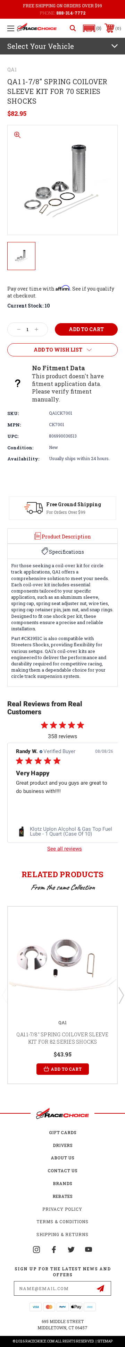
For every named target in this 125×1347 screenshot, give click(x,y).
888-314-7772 (70, 13)
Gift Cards (62, 1132)
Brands (62, 1183)
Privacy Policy (62, 1209)
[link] (74, 831)
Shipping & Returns (62, 1234)
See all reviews (64, 849)
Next (120, 995)
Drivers (63, 1145)
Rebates (62, 1196)
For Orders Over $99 (65, 512)
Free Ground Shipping (73, 504)
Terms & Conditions (62, 1221)
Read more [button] (38, 808)
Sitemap (104, 1341)
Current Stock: (28, 305)
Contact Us (62, 1170)
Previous (4, 995)
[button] (92, 28)
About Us (62, 1157)
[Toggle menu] (10, 28)
